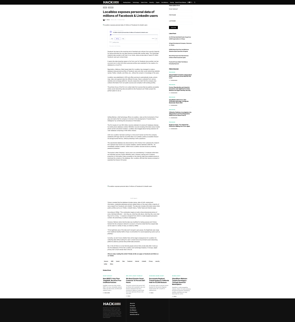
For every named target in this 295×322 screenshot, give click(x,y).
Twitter (111, 255)
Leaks (105, 7)
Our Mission (133, 310)
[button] (189, 2)
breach (118, 261)
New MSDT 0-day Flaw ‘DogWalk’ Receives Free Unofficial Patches (112, 280)
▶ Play (117, 38)
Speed (153, 38)
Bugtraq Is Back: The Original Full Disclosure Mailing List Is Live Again (179, 125)
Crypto (130, 275)
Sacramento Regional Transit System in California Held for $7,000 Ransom (159, 280)
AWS (112, 261)
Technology (140, 275)
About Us (132, 303)
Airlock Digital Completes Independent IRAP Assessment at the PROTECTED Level (180, 76)
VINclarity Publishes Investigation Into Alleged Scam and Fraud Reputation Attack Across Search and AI (180, 113)
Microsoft (109, 275)
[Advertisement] (133, 103)
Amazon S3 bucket (120, 160)
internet (137, 261)
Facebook (147, 254)
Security (111, 7)
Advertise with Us (134, 314)
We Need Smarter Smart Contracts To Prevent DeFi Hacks (135, 280)
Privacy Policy (133, 312)
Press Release (172, 72)
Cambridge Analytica (140, 247)
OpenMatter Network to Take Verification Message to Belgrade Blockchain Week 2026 (179, 101)
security (157, 261)
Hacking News (152, 275)
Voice (110, 42)
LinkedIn (129, 206)
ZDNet (117, 212)
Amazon (106, 261)
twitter (105, 264)
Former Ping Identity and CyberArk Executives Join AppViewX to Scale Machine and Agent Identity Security (180, 88)
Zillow (111, 264)
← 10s (111, 38)
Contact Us (133, 307)
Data (123, 261)
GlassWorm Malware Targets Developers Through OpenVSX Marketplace (179, 281)
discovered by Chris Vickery (134, 143)
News (127, 275)
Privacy (151, 261)
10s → (123, 38)
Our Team (132, 305)
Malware (157, 275)
